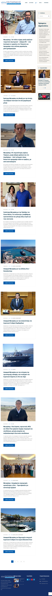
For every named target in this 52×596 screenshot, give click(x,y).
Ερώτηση (14, 95)
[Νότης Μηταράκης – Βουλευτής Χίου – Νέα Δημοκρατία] (11, 3)
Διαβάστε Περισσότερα (9, 60)
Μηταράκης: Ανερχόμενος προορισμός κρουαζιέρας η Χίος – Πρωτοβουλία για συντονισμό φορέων (15, 485)
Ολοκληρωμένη (18, 266)
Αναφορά (14, 266)
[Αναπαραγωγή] (39, 103)
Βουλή (17, 534)
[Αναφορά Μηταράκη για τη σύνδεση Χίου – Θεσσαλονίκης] (18, 251)
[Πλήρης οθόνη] (48, 103)
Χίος (13, 209)
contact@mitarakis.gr (44, 581)
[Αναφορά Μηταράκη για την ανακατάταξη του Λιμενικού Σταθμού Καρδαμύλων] (18, 303)
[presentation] (38, 92)
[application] (44, 101)
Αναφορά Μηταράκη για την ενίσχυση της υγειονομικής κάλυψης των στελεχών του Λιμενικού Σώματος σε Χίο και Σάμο (16, 374)
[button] (45, 92)
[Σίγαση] (47, 103)
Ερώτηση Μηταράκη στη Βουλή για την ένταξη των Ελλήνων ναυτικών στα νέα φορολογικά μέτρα (17, 100)
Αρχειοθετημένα (15, 480)
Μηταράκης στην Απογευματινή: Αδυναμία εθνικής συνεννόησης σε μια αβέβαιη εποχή (44, 41)
